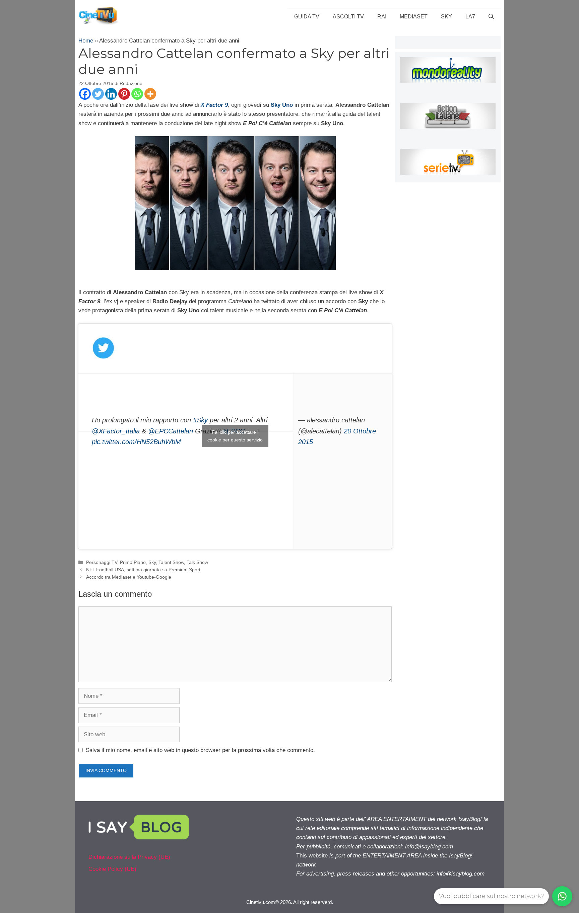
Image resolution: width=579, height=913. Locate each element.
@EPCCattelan (170, 431)
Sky (446, 16)
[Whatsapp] (137, 94)
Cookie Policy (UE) (112, 869)
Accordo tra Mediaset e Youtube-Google (128, 577)
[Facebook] (85, 94)
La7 (470, 16)
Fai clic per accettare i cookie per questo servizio (235, 435)
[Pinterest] (124, 94)
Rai (381, 16)
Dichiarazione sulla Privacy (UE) (129, 857)
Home (85, 40)
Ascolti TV (348, 16)
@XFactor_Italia (116, 431)
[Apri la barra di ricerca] (491, 16)
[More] (150, 94)
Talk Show (197, 562)
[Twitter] (98, 94)
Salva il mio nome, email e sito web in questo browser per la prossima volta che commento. (200, 750)
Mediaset (414, 16)
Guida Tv (306, 16)
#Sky (200, 420)
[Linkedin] (111, 94)
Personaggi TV (101, 562)
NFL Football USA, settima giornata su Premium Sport (143, 569)
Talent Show (171, 562)
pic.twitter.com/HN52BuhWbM (136, 441)
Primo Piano (133, 562)
